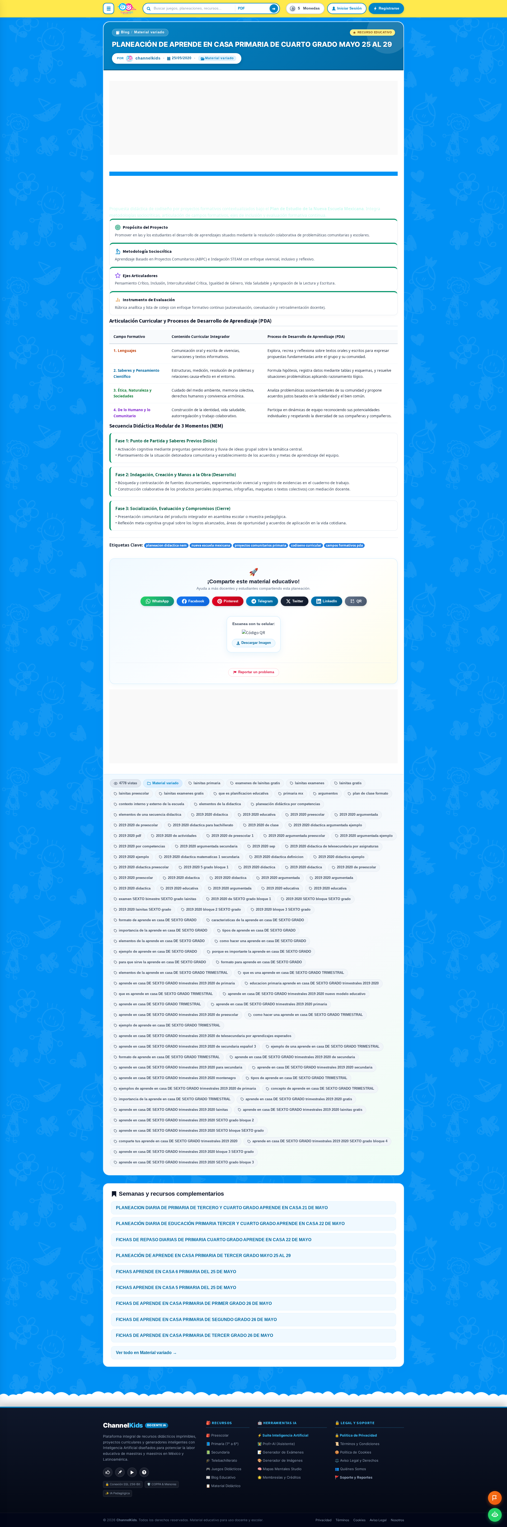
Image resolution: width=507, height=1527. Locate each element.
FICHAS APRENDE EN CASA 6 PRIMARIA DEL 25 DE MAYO (176, 1271)
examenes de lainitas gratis (257, 783)
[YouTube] (132, 1472)
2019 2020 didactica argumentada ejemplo (328, 825)
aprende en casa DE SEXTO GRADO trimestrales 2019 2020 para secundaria (180, 1067)
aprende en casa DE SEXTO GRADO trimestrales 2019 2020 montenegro (177, 1078)
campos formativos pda (344, 545)
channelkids (148, 58)
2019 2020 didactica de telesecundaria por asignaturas (334, 846)
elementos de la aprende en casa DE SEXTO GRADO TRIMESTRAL (173, 973)
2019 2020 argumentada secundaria (208, 846)
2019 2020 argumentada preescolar (297, 836)
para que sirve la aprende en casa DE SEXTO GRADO (162, 962)
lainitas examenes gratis (184, 793)
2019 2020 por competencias (142, 846)
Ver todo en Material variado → (146, 1352)
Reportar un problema (256, 672)
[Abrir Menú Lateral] (108, 8)
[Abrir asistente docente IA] (495, 1515)
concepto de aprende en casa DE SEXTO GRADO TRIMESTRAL (322, 1088)
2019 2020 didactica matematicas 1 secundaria (201, 857)
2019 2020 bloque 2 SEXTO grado (213, 909)
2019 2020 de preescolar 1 (232, 836)
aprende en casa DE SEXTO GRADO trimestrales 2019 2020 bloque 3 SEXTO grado (186, 1152)
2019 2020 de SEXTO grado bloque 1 (241, 899)
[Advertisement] (253, 118)
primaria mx (293, 793)
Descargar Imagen (256, 643)
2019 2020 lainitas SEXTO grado (145, 909)
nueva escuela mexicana (210, 545)
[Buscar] (274, 8)
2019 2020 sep (263, 846)
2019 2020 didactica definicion (278, 857)
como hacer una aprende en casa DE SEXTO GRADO (263, 941)
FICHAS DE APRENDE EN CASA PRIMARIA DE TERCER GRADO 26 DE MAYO (194, 1335)
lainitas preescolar (134, 793)
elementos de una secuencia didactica (150, 815)
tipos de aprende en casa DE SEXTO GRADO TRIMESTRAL (299, 1078)
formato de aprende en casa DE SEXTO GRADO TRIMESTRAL (169, 1057)
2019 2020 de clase (263, 825)
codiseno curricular (306, 545)
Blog (125, 32)
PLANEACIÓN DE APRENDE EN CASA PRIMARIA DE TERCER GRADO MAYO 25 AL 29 (203, 1255)
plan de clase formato (370, 793)
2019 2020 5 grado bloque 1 (206, 867)
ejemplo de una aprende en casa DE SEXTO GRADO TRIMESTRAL (325, 1046)
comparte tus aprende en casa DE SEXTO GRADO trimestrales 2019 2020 (178, 1141)
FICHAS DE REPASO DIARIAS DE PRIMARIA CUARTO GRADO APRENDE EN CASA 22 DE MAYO (213, 1239)
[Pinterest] (120, 1472)
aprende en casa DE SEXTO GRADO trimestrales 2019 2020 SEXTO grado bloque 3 (186, 1162)
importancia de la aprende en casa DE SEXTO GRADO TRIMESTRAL (175, 1099)
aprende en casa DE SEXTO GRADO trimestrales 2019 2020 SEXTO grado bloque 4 (319, 1141)
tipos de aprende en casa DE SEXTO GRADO (258, 930)
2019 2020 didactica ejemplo (341, 857)
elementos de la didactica (220, 804)
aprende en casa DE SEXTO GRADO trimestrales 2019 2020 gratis (299, 1099)
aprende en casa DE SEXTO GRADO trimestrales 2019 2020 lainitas (173, 1110)
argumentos (328, 793)
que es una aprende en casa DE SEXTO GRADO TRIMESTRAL (293, 973)
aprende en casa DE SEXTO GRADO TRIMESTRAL (160, 1004)
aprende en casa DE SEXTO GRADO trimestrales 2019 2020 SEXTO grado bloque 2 (186, 1120)
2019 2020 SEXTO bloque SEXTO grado (318, 899)
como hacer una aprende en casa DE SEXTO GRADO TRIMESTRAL (308, 1015)
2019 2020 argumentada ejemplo (366, 836)
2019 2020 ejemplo (134, 857)
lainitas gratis (350, 783)
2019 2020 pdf (130, 836)
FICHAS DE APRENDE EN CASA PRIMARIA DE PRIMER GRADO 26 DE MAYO (194, 1303)
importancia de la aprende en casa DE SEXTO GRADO (163, 930)
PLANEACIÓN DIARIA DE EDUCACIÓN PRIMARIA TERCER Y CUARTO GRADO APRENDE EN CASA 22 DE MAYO (230, 1223)
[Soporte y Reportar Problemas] (495, 1498)
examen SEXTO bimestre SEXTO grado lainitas (157, 899)
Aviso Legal (378, 1520)
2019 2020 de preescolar (138, 825)
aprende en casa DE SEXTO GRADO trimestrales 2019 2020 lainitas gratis (302, 1110)
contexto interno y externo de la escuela (151, 804)
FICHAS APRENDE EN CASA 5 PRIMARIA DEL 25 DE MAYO (176, 1287)
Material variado (149, 32)
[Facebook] (107, 1472)
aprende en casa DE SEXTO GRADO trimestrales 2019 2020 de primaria (177, 983)
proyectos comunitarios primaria (260, 545)
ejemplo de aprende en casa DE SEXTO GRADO (158, 951)
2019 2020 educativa (259, 815)
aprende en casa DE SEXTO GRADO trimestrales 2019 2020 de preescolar (178, 1015)
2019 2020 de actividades (176, 836)
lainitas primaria (207, 783)
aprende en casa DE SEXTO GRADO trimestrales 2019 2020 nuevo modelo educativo (296, 994)
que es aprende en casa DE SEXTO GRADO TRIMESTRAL (166, 994)
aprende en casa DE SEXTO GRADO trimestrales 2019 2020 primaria (271, 1004)
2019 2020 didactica (212, 815)
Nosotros (397, 1520)
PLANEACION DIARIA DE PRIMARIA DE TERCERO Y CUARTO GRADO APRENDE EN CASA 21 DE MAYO (222, 1207)
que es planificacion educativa (243, 793)
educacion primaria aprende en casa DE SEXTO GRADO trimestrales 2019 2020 (314, 983)
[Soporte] (144, 1472)
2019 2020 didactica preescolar (144, 867)
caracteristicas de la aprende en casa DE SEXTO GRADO (258, 920)
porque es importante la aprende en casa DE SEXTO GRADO (261, 951)
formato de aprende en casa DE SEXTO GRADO (157, 920)
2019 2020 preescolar (307, 815)
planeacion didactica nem (166, 545)
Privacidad (323, 1520)
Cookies (359, 1520)
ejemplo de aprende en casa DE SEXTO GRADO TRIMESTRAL (169, 1025)
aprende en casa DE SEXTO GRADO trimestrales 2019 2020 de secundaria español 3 (187, 1046)
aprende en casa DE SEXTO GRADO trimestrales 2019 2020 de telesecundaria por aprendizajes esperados (205, 1036)
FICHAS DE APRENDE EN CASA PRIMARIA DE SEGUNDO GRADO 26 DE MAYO (196, 1319)
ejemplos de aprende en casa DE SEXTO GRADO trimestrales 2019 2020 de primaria (187, 1088)
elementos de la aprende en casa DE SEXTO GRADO (162, 941)
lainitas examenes (309, 783)
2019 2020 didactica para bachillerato (203, 825)
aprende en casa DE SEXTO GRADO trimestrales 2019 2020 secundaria (314, 1067)
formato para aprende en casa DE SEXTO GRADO (261, 962)
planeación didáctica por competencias (288, 804)
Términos (342, 1520)
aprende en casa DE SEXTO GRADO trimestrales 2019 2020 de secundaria (295, 1057)
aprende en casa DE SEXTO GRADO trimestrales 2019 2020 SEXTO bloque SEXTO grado (191, 1130)
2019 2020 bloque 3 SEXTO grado (283, 909)
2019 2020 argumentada (359, 815)
